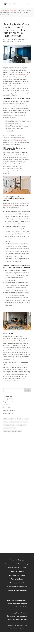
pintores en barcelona (15, 422)
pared (26, 419)
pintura (25, 422)
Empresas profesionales (11, 402)
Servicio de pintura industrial (17, 619)
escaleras (6, 405)
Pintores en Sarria (17, 579)
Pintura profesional (9, 425)
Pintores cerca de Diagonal (17, 568)
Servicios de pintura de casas (17, 616)
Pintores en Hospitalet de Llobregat (17, 564)
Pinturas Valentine (21, 425)
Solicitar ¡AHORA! (9, 532)
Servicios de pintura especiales (17, 603)
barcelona (20, 419)
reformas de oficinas (22, 74)
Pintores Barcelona (12, 39)
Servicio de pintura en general (17, 600)
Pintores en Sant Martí (17, 575)
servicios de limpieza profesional (12, 431)
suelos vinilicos (8, 413)
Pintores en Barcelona (17, 560)
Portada (2, 10)
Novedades (6, 408)
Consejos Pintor (11, 10)
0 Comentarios (19, 41)
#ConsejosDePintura (9, 419)
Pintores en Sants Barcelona (17, 590)
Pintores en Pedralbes (17, 571)
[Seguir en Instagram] (23, 541)
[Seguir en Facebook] (11, 541)
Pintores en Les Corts (17, 583)
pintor (5, 422)
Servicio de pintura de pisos (17, 613)
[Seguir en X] (17, 541)
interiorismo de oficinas (10, 341)
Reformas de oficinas (19, 140)
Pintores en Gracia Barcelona (17, 587)
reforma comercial (9, 411)
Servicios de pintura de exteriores (17, 607)
